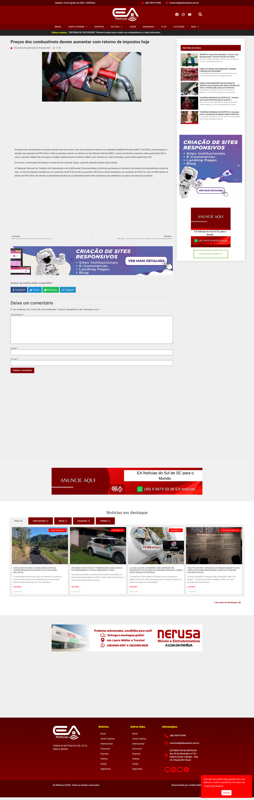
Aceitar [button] (226, 793)
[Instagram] (183, 14)
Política (115, 27)
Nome (14, 348)
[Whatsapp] (186, 769)
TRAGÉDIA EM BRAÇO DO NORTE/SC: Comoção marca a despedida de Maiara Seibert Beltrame (219, 113)
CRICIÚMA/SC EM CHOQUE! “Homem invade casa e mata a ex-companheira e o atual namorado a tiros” (96, 569)
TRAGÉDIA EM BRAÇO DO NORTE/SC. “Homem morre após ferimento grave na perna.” (219, 99)
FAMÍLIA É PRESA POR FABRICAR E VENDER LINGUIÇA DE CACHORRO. (217, 70)
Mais (193, 27)
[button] (200, 14)
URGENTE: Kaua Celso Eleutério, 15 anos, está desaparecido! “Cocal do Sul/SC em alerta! (218, 55)
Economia (105, 748)
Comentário (17, 315)
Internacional (107, 743)
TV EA (163, 27)
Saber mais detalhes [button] (213, 786)
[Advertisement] (91, 122)
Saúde (133, 27)
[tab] (18, 521)
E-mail (15, 359)
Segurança (148, 27)
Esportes (99, 27)
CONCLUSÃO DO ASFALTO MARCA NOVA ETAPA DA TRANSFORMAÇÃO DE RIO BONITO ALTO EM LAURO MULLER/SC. (35, 570)
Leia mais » (17, 587)
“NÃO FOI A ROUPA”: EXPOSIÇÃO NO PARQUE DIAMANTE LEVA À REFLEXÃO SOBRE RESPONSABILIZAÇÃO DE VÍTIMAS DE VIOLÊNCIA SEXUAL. (213, 570)
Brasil (58, 27)
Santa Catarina (76, 27)
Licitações (178, 27)
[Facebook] (177, 14)
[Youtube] (189, 14)
